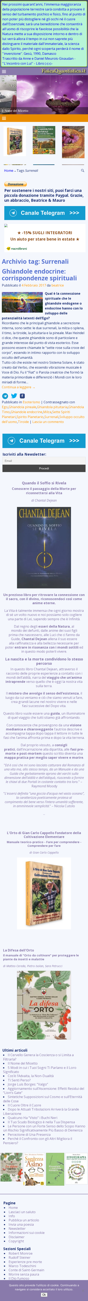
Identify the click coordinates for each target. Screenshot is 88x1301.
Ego (5, 407)
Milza (47, 412)
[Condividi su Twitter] (12, 397)
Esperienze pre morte (25, 1262)
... (44, 648)
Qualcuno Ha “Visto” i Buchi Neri (32, 1117)
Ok (44, 1294)
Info (12, 1216)
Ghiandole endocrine (26, 412)
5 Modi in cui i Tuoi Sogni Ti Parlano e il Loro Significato (39, 1069)
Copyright (16, 1241)
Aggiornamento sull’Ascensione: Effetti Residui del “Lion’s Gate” (43, 1090)
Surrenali (51, 417)
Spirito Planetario (30, 417)
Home (8, 170)
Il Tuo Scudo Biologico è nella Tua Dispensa (41, 1122)
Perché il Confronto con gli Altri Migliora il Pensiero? (37, 1140)
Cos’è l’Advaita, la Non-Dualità (31, 1076)
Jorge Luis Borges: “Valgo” (28, 1084)
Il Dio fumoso (19, 1278)
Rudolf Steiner (19, 1257)
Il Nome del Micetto (23, 1063)
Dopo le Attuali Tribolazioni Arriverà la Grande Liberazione (41, 1111)
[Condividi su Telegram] (5, 397)
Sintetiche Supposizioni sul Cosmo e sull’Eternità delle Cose (42, 1099)
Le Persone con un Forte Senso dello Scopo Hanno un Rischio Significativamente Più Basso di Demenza (44, 1128)
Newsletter (17, 1228)
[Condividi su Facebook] (21, 397)
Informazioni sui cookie (27, 1232)
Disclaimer (17, 1237)
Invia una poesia (21, 1224)
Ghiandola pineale (22, 407)
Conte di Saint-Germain (26, 1270)
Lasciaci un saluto (22, 1212)
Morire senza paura (24, 1274)
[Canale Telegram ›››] (45, 219)
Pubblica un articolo (24, 1220)
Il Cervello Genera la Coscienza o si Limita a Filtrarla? (38, 1057)
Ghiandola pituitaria (52, 407)
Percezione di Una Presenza (29, 1134)
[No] (83, 1290)
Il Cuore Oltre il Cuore (24, 1105)
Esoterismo (31, 402)
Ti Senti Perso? (19, 1080)
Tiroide (23, 422)
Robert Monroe (21, 1253)
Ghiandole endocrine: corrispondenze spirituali (39, 274)
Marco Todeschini (22, 1266)
